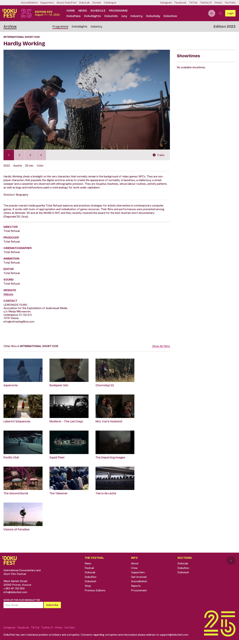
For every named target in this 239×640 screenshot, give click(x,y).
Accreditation (29, 2)
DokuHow (170, 16)
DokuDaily (153, 16)
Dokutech (90, 581)
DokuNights (92, 16)
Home (70, 10)
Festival (89, 568)
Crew (134, 568)
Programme (118, 10)
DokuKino (90, 577)
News (82, 10)
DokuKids (111, 16)
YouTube (230, 2)
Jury (124, 16)
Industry (137, 16)
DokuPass (73, 16)
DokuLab (84, 2)
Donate (96, 2)
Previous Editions (95, 590)
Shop (88, 586)
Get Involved (138, 577)
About (134, 563)
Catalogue (110, 2)
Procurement (139, 590)
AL (211, 13)
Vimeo (218, 2)
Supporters (47, 2)
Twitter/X (206, 2)
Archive (10, 26)
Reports (136, 586)
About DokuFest (66, 2)
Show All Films (161, 346)
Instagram (166, 2)
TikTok (193, 2)
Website (8, 294)
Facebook (180, 2)
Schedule (98, 10)
